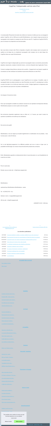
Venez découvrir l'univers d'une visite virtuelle (16, 241)
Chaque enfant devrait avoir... (8, 381)
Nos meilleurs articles (6, 263)
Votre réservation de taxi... (7, 372)
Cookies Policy (37, 424)
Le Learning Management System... (9, 332)
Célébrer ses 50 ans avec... (7, 408)
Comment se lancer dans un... (8, 396)
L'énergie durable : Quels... (7, 411)
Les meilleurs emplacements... (8, 341)
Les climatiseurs (10, 255)
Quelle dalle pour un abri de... (8, 338)
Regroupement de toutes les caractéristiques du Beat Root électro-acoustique (23, 237)
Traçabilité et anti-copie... (7, 363)
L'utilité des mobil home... (7, 384)
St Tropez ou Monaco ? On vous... (9, 375)
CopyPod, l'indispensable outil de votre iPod (24, 12)
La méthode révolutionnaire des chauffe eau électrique (18, 244)
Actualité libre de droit (24, 9)
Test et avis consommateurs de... (9, 402)
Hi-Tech (24, 10)
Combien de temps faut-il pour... (8, 293)
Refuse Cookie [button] (8, 421)
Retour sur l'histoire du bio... (7, 348)
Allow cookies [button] (19, 421)
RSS (41, 424)
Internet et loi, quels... (6, 354)
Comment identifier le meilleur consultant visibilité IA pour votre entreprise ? (23, 234)
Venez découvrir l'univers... (7, 320)
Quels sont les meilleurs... (7, 390)
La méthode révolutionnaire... (8, 323)
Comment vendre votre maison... (8, 299)
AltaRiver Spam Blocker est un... (8, 366)
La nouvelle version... (6, 360)
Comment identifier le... (6, 311)
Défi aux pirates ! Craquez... (7, 357)
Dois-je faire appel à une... (7, 336)
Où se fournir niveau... (6, 399)
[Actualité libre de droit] (25, 2)
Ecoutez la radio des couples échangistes (16, 253)
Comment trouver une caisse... (8, 317)
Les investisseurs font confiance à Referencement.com (10, 228)
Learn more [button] (14, 418)
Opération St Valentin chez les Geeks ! (15, 246)
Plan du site (4, 266)
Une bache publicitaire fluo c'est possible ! (16, 251)
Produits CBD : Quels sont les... (8, 296)
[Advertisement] (24, 23)
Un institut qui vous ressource (8, 302)
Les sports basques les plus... (8, 378)
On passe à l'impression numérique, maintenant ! (17, 248)
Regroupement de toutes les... (8, 314)
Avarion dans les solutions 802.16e (40, 227)
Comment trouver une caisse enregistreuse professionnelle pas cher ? (22, 239)
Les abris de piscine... (6, 393)
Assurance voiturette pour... (7, 330)
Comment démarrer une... (7, 305)
